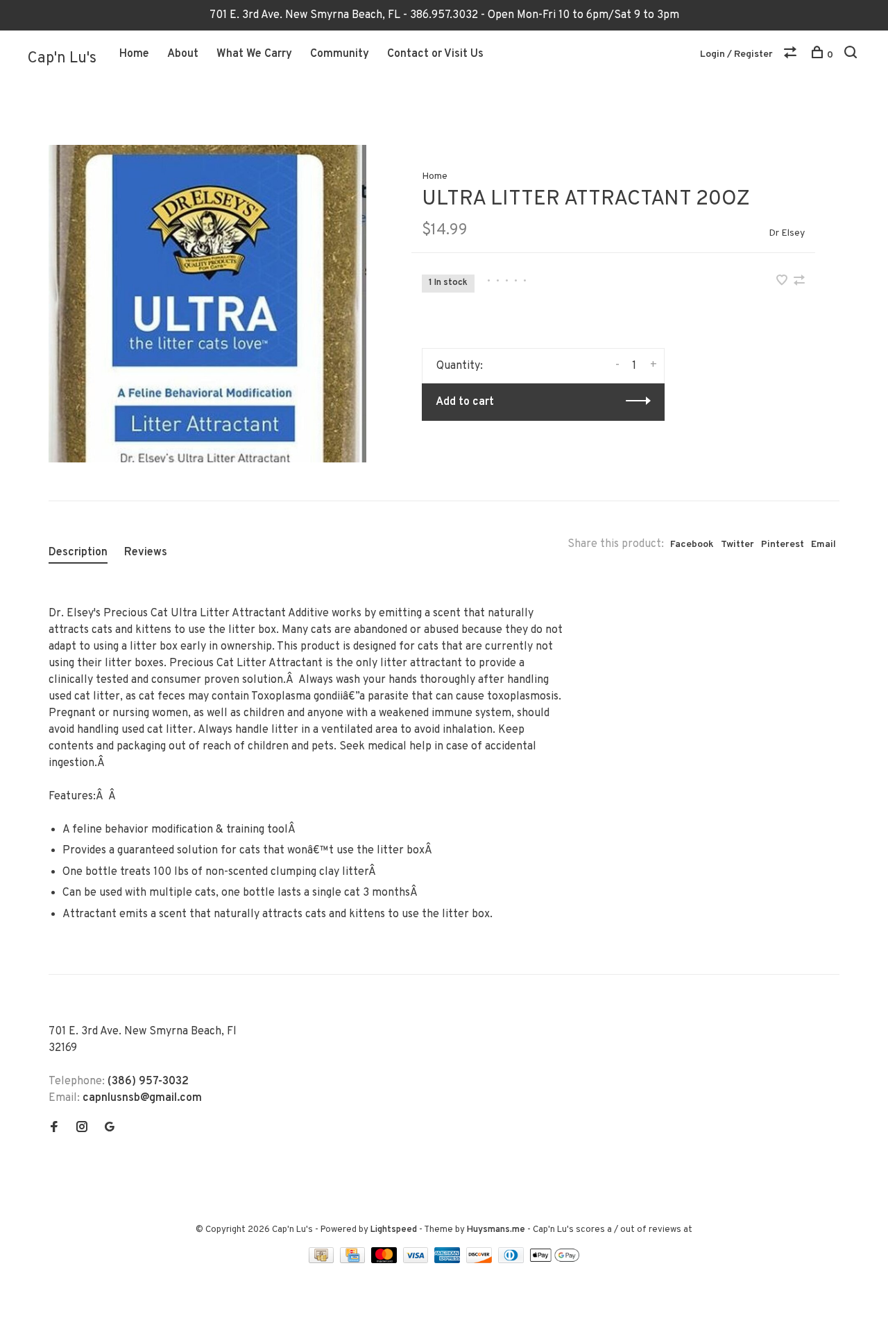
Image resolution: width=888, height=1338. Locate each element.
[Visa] (417, 1260)
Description (78, 552)
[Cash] (322, 1260)
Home (134, 54)
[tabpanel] (207, 303)
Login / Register (736, 54)
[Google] (109, 1129)
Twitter (737, 544)
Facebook (692, 544)
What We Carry (254, 54)
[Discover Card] (480, 1260)
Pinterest (782, 544)
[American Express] (448, 1260)
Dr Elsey (787, 233)
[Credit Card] (354, 1260)
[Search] (852, 55)
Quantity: (459, 366)
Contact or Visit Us (435, 54)
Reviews (145, 552)
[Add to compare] (799, 282)
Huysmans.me (497, 1229)
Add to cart (465, 402)
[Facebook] (54, 1129)
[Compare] (792, 55)
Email (823, 544)
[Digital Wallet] (554, 1260)
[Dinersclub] (512, 1260)
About (182, 54)
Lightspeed (393, 1229)
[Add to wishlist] (783, 282)
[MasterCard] (385, 1260)
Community (339, 54)
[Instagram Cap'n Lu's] (81, 1129)
